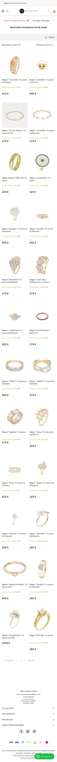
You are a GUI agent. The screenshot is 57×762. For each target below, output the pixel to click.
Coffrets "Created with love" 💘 (16, 20)
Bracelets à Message (41, 20)
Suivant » (32, 660)
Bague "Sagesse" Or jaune (14, 432)
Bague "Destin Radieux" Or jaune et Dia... (14, 131)
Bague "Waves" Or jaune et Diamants (42, 484)
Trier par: (44, 45)
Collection (8, 708)
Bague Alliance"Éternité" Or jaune (14, 179)
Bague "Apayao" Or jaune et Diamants (14, 229)
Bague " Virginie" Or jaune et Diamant (41, 585)
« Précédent (8, 660)
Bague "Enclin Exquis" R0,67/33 (40, 331)
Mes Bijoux (7, 719)
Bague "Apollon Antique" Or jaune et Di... (14, 585)
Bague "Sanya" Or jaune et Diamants (42, 433)
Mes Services (8, 713)
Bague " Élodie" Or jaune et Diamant (14, 382)
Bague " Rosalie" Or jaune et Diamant (41, 229)
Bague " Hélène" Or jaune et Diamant (42, 382)
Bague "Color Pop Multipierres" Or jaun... (40, 280)
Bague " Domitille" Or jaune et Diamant (42, 131)
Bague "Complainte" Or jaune (40, 179)
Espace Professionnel (13, 725)
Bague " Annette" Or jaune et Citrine (42, 80)
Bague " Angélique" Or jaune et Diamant (12, 331)
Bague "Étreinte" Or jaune (41, 635)
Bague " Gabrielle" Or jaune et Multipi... (14, 80)
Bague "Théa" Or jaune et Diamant (13, 484)
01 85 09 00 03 (28, 697)
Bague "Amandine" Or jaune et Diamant (12, 280)
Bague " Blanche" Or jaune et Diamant (42, 534)
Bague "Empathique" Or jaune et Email (13, 636)
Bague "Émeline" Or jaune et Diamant (14, 534)
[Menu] (3, 11)
